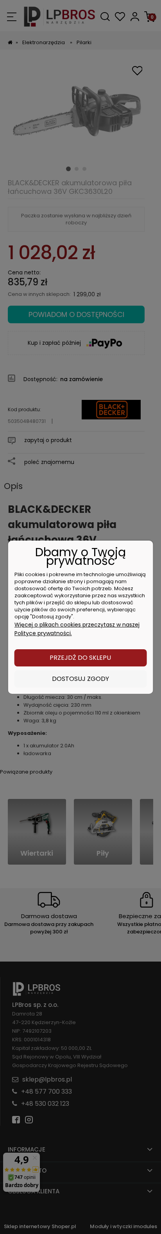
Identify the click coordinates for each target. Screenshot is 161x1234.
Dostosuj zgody (80, 678)
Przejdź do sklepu (80, 657)
